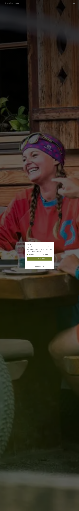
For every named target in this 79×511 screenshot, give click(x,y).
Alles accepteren (39, 258)
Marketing (45, 254)
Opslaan (39, 263)
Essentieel (31, 254)
